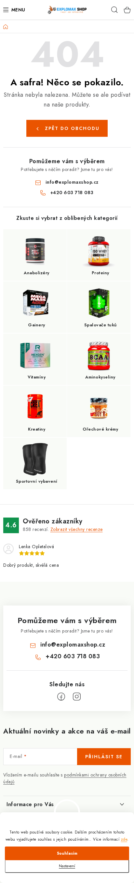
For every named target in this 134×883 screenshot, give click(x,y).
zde (124, 839)
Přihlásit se (104, 756)
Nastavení (67, 866)
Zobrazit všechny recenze (76, 529)
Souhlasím (67, 853)
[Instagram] (77, 697)
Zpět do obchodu (72, 128)
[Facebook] (61, 697)
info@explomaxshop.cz (72, 182)
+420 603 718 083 (72, 192)
